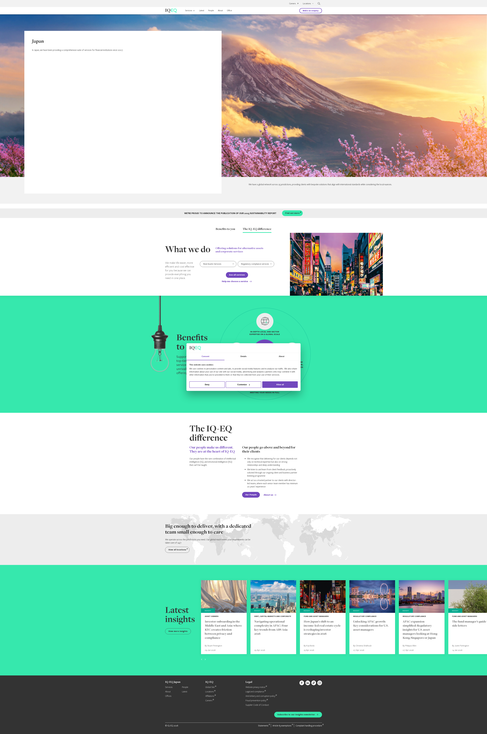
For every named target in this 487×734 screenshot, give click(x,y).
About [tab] (281, 356)
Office (229, 10)
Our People (251, 494)
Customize (242, 384)
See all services (237, 274)
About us (268, 494)
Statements (263, 725)
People (211, 10)
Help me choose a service (235, 281)
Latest (201, 10)
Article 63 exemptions (282, 725)
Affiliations (209, 696)
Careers (292, 3)
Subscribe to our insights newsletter (296, 714)
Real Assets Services (212, 263)
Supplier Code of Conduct (257, 705)
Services (188, 10)
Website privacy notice (255, 687)
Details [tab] (243, 356)
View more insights (178, 631)
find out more (292, 213)
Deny (207, 384)
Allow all (280, 384)
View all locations (177, 549)
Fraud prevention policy (256, 700)
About (220, 10)
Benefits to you (225, 229)
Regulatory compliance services (255, 263)
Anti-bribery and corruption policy (260, 696)
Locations (209, 691)
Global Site (210, 687)
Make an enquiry (310, 10)
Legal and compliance (255, 691)
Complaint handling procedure (309, 725)
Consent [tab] (205, 356)
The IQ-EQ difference (257, 229)
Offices (168, 696)
